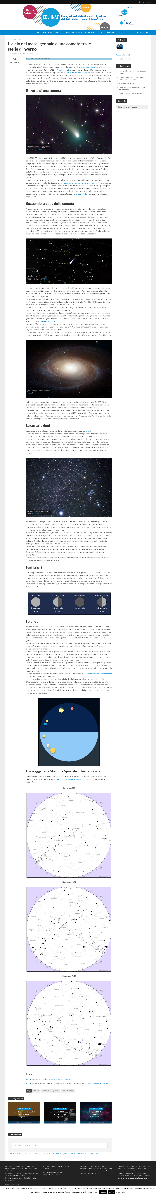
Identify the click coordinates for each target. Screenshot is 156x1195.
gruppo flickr (81, 194)
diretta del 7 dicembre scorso (77, 73)
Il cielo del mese (15, 40)
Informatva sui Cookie (51, 1175)
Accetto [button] (103, 1192)
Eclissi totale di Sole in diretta (130, 94)
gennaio (56, 1091)
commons (30, 393)
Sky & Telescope (39, 149)
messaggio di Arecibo (49, 321)
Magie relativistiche (126, 83)
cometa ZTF (46, 1091)
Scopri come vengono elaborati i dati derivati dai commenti (73, 1154)
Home (37, 32)
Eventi (100, 32)
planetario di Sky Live (96, 1084)
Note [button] (29, 1074)
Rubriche (58, 32)
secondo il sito (69, 779)
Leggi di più (120, 1192)
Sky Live (45, 280)
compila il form (93, 1173)
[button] (98, 161)
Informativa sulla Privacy (52, 1172)
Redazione (9, 1180)
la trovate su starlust (62, 1079)
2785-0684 (14, 1184)
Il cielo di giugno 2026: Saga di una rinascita (96, 1113)
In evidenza (89, 32)
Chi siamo (111, 32)
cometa (36, 1091)
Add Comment (14, 62)
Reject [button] (111, 1192)
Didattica (47, 32)
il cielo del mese (68, 1091)
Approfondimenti (73, 32)
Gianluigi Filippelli (123, 55)
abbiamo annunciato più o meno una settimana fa (85, 183)
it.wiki (88, 431)
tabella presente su (98, 674)
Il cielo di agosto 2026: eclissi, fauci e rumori (24, 1113)
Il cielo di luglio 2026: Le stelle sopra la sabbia (60, 1113)
